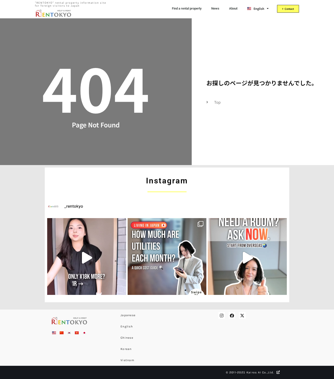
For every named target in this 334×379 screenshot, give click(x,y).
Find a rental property (186, 8)
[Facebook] (232, 315)
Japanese (128, 315)
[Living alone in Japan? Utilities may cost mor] (167, 257)
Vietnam (127, 360)
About (233, 8)
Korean (126, 349)
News (215, 8)
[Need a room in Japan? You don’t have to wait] (247, 257)
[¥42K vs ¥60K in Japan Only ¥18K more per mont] (86, 257)
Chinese (127, 337)
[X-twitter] (242, 315)
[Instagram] (221, 315)
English (127, 326)
